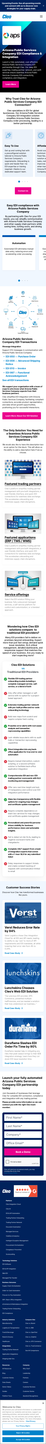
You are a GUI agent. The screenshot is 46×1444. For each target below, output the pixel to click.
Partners (25, 1378)
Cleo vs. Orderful (30, 1337)
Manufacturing (7, 1323)
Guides (4, 1391)
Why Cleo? (26, 1368)
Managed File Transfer (9, 1278)
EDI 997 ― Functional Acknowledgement (17, 374)
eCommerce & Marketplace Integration (15, 1304)
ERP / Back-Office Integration (12, 1300)
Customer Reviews (29, 1387)
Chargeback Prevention (14, 1249)
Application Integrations (10, 1354)
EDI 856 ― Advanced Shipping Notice (23, 362)
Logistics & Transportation (10, 1328)
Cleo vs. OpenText (31, 1332)
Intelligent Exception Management (17, 1240)
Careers (25, 1382)
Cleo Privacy (31, 1421)
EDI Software (6, 1264)
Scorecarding (10, 1254)
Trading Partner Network (14, 1222)
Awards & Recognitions (30, 1396)
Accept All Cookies (23, 1439)
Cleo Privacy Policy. (11, 1173)
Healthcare (6, 1341)
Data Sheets (6, 1382)
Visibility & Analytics (12, 1236)
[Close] (43, 1403)
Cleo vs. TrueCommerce (33, 1346)
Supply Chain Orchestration (11, 1286)
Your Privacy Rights (23, 1426)
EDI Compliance (7, 1313)
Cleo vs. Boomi (30, 1323)
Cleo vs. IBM (29, 1328)
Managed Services (12, 1231)
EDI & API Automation (13, 1213)
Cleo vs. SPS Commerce (33, 1341)
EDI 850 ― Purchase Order (21, 356)
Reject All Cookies (23, 1433)
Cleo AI (8, 1209)
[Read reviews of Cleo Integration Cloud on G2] (25, 1191)
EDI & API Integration (9, 1269)
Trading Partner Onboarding (15, 1218)
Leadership (26, 1373)
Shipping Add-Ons (8, 1359)
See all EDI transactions (15, 380)
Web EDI (5, 1273)
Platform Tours (7, 1396)
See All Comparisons (32, 1350)
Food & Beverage (8, 1332)
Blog (3, 1373)
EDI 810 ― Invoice (16, 368)
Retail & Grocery (7, 1337)
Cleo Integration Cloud (13, 1204)
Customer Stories (8, 1378)
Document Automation (13, 1227)
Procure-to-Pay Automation (11, 1295)
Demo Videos (6, 1387)
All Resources (6, 1368)
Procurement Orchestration (15, 1245)
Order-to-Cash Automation (11, 1290)
